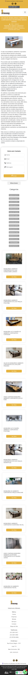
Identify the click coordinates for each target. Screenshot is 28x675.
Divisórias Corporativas (14, 215)
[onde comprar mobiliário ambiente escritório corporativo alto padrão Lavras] (14, 543)
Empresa (14, 617)
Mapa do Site (14, 626)
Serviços (14, 621)
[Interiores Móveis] (5, 12)
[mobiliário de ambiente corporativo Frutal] (14, 576)
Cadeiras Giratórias (14, 202)
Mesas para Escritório (14, 229)
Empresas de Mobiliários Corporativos (14, 225)
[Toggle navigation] (25, 12)
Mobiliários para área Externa (14, 239)
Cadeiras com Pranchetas (14, 195)
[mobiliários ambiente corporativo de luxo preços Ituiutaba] (14, 290)
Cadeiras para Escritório (14, 208)
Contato (14, 624)
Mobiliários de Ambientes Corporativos (14, 235)
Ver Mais (14, 277)
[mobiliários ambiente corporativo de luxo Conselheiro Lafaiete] (14, 259)
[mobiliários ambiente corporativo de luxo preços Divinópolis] (14, 449)
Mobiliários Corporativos (14, 232)
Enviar (15, 176)
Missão (14, 619)
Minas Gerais (14, 183)
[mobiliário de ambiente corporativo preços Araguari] (14, 481)
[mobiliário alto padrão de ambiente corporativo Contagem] (14, 321)
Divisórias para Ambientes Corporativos (14, 222)
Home (14, 614)
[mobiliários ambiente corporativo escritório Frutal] (14, 513)
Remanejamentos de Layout (14, 246)
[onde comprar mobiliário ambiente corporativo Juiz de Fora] (14, 387)
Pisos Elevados (14, 242)
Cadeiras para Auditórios (14, 205)
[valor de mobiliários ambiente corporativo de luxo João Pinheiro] (14, 353)
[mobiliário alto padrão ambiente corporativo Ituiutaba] (14, 418)
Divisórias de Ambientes (14, 219)
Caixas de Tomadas (14, 212)
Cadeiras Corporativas (14, 198)
